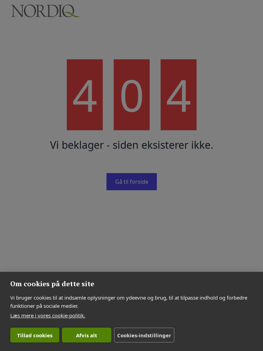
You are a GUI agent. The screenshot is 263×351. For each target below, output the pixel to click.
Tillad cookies (34, 335)
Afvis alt (86, 335)
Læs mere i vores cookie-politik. (47, 315)
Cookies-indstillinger (144, 335)
